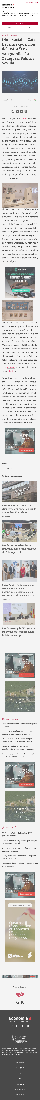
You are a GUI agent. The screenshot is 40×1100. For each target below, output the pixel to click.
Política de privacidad (31, 3)
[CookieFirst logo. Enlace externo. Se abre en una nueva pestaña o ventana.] (8, 5)
